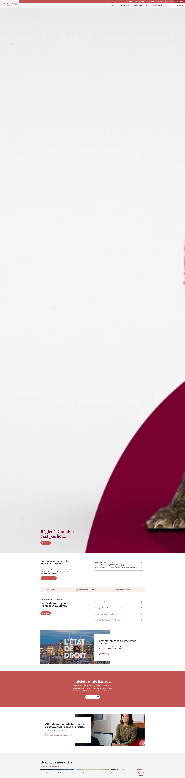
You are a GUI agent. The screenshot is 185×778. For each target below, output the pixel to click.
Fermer (141, 773)
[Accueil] (9, 4)
